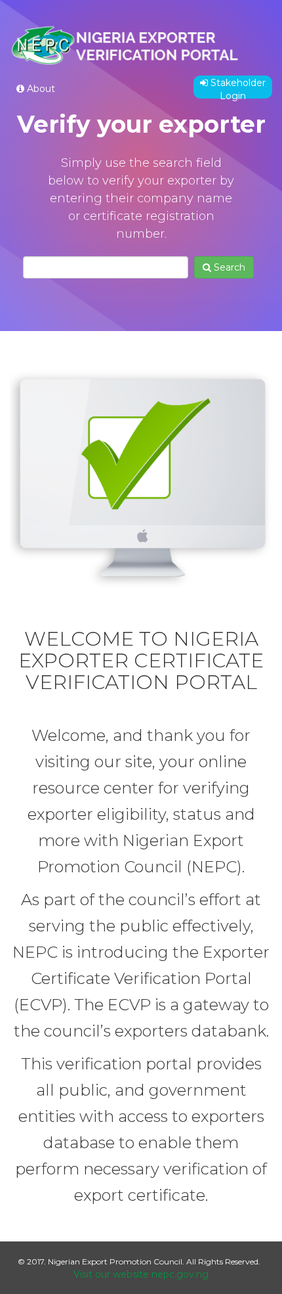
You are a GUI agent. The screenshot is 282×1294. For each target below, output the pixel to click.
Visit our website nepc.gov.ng (141, 1274)
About (39, 89)
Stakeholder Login (237, 88)
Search (228, 267)
